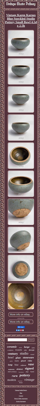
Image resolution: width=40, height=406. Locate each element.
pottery (25, 375)
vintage (29, 379)
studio (24, 353)
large (27, 346)
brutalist (18, 350)
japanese (20, 381)
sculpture (10, 350)
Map (21, 393)
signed (29, 368)
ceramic (12, 346)
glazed (23, 361)
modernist (11, 369)
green (11, 361)
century (13, 353)
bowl (11, 357)
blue (16, 364)
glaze (18, 357)
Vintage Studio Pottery (21, 390)
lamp (10, 365)
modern (11, 379)
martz (17, 361)
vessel (32, 354)
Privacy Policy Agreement (21, 398)
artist (20, 347)
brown (21, 382)
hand (32, 372)
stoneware (28, 357)
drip (27, 372)
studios (33, 347)
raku (30, 361)
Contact (21, 396)
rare (15, 376)
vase (31, 364)
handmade (21, 372)
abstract (20, 369)
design (31, 350)
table (25, 350)
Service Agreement (21, 401)
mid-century (12, 372)
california (23, 365)
